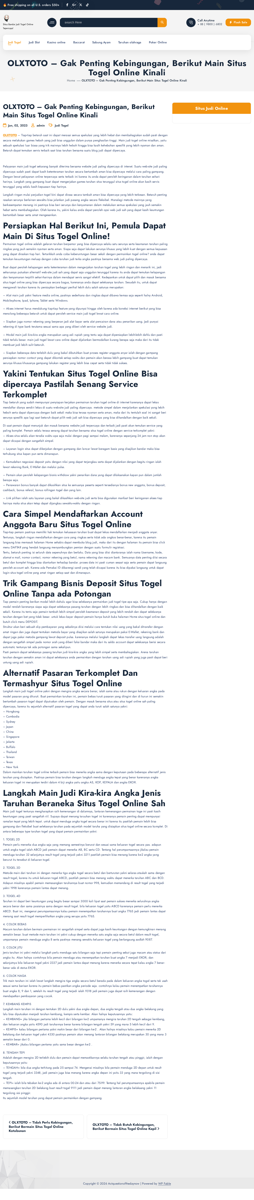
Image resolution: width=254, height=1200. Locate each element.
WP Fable (164, 1183)
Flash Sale (240, 22)
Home (71, 80)
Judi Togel (14, 42)
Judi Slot (34, 42)
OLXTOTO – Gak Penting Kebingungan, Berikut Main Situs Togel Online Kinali (134, 80)
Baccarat (79, 42)
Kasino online (56, 42)
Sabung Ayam (101, 42)
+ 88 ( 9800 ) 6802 (209, 24)
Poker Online (158, 42)
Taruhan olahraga (129, 42)
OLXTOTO (10, 135)
